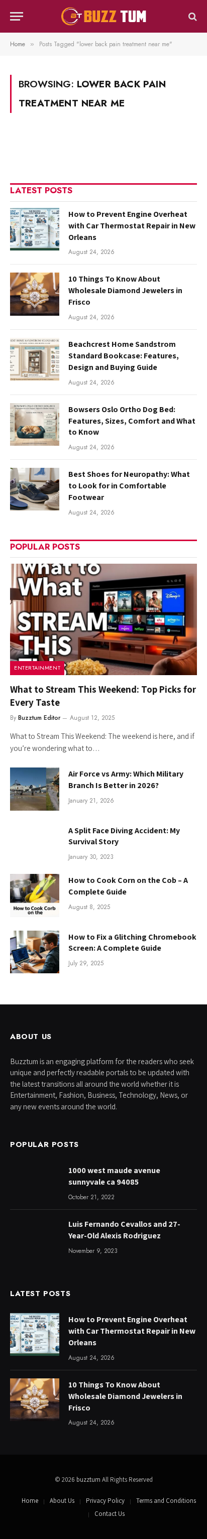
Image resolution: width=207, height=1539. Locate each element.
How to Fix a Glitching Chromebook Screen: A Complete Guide (132, 943)
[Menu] (16, 16)
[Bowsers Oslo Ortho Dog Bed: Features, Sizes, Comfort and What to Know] (34, 424)
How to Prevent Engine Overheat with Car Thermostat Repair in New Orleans (131, 225)
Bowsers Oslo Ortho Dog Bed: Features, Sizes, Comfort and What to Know (131, 421)
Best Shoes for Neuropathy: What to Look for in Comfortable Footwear (129, 485)
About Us (62, 1500)
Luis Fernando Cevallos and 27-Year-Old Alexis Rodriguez (124, 1230)
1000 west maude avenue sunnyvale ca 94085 (114, 1176)
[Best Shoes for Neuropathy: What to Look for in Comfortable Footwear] (34, 489)
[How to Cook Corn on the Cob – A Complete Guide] (34, 895)
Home (30, 1500)
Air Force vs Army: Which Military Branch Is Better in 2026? (125, 779)
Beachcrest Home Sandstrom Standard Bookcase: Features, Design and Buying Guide (123, 355)
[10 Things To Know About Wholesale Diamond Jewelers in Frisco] (34, 294)
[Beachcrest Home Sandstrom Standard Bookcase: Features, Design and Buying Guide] (34, 359)
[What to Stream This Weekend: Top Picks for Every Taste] (103, 619)
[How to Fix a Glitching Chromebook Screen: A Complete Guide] (34, 952)
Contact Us (109, 1513)
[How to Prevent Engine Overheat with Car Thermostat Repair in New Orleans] (34, 229)
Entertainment (37, 668)
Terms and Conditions (166, 1500)
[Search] (191, 16)
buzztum (89, 1479)
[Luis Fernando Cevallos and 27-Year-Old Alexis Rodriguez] (34, 1239)
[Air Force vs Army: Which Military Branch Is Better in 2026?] (34, 788)
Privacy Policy (105, 1500)
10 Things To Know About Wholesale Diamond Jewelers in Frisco (125, 290)
